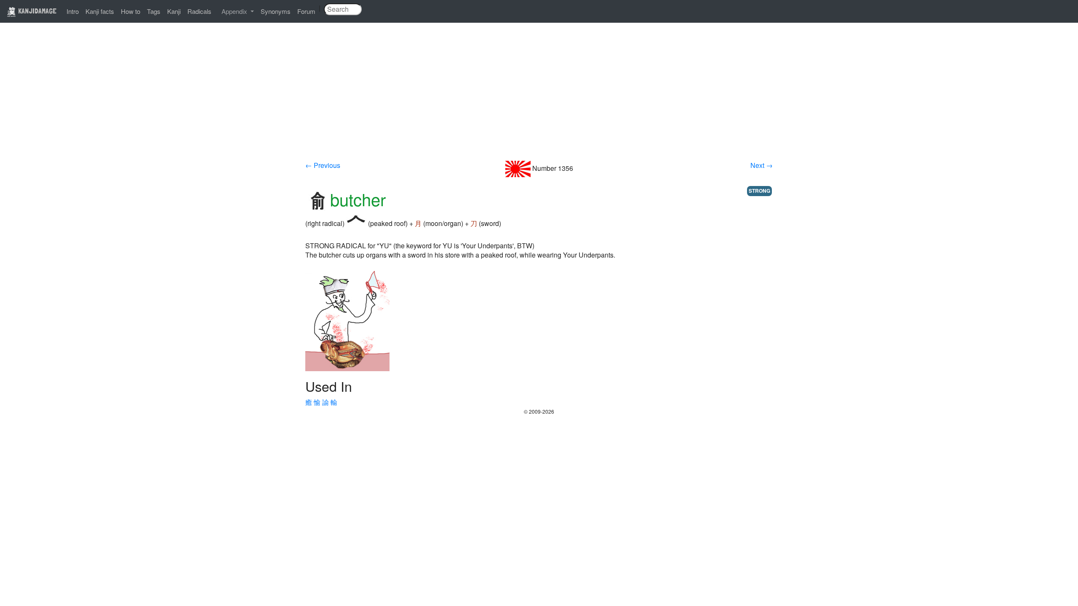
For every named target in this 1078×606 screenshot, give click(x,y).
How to (130, 11)
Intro (73, 11)
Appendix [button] (235, 11)
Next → (761, 165)
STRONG (759, 190)
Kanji (174, 11)
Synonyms (276, 11)
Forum (306, 11)
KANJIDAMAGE (36, 10)
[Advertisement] (539, 98)
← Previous (322, 165)
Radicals (199, 11)
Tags (153, 11)
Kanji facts (99, 11)
